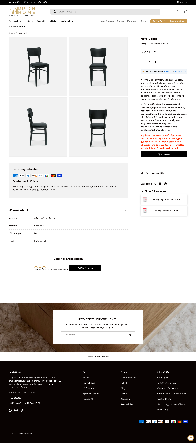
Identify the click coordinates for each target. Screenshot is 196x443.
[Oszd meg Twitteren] (154, 183)
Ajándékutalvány (91, 393)
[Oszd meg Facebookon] (160, 183)
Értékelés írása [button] (85, 268)
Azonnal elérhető (17, 26)
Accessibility (127, 404)
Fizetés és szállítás (166, 383)
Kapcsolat (132, 21)
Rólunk (120, 21)
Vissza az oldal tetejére (98, 356)
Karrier (143, 21)
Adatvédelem (164, 399)
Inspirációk (65, 21)
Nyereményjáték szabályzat (171, 404)
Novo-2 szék (22, 33)
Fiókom (86, 377)
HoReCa (52, 21)
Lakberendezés (128, 377)
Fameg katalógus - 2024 (166, 210)
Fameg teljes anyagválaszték (166, 199)
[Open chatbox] (190, 438)
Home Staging (107, 21)
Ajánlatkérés (164, 154)
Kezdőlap (12, 33)
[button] (186, 11)
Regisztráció (89, 383)
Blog (123, 388)
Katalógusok (163, 377)
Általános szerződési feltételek (172, 393)
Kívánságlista (89, 388)
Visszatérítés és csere (168, 388)
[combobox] (105, 12)
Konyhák (41, 21)
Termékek (13, 21)
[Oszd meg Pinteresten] (165, 183)
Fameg (143, 43)
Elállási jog (162, 409)
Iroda (27, 21)
